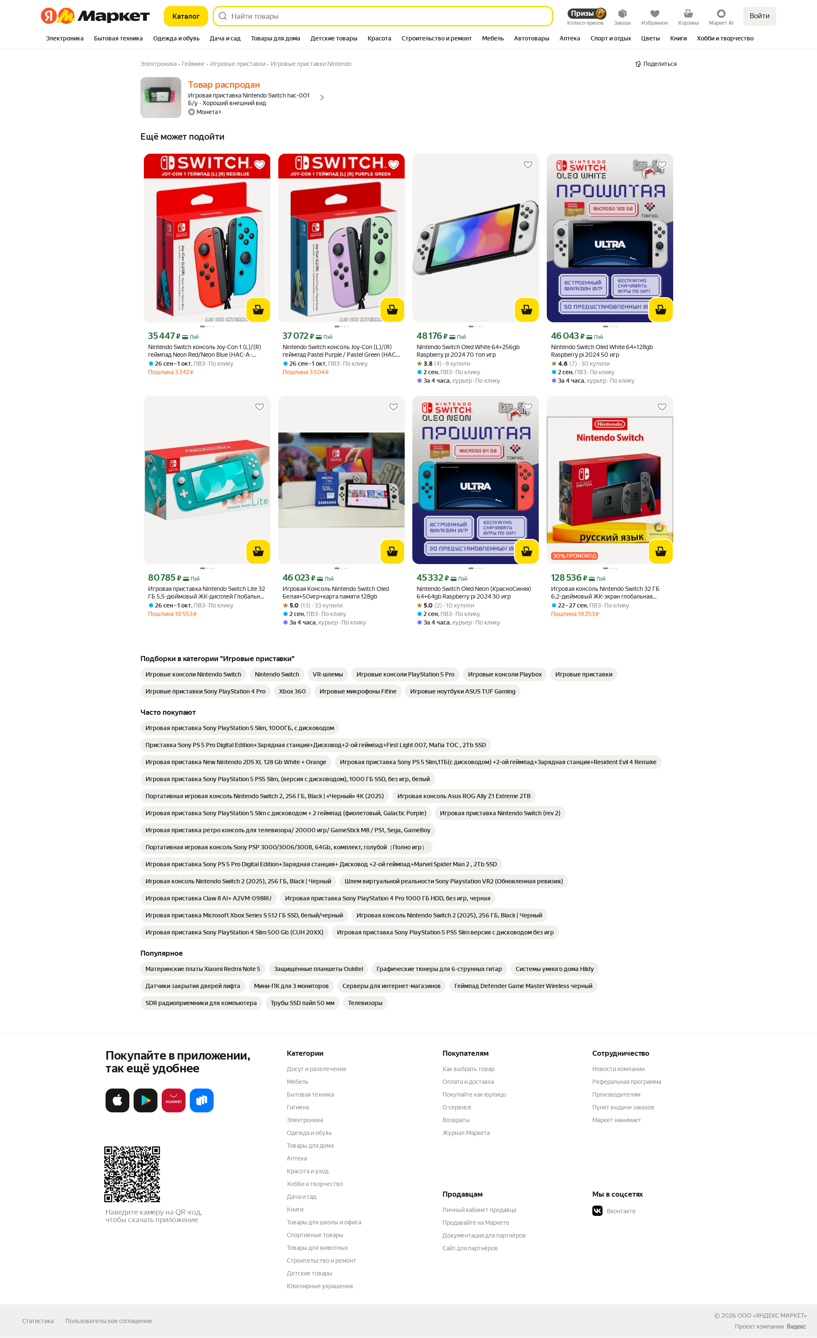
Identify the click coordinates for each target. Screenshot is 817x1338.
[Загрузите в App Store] (117, 1111)
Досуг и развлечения (316, 1069)
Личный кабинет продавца (479, 1209)
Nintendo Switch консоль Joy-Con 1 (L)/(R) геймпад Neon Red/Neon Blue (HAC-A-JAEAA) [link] (204, 351)
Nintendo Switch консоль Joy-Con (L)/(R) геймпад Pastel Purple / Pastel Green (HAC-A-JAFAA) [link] (340, 351)
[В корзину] (258, 310)
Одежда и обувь (309, 1132)
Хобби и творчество (315, 1183)
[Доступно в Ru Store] (202, 1111)
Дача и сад (301, 1196)
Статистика (38, 1321)
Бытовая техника (310, 1094)
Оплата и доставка (468, 1081)
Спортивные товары (315, 1235)
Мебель (298, 1081)
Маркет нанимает (616, 1120)
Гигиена (298, 1107)
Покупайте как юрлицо (474, 1094)
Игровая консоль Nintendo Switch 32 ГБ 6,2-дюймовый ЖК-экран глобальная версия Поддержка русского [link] (605, 592)
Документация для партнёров (484, 1235)
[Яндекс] (796, 1326)
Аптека (297, 1158)
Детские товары (309, 1273)
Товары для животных (317, 1247)
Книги (295, 1209)
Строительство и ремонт (321, 1260)
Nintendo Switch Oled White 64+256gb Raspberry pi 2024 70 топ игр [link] (468, 351)
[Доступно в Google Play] (145, 1111)
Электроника (305, 1120)
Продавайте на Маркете (476, 1222)
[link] (193, 674)
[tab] (65, 39)
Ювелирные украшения (320, 1286)
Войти (760, 16)
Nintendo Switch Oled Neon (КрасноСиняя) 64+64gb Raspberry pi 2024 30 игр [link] (474, 592)
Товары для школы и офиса (324, 1222)
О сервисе (457, 1107)
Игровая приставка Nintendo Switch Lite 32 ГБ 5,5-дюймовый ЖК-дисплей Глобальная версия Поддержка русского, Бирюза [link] (207, 592)
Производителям (616, 1094)
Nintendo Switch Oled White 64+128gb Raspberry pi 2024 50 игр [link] (602, 351)
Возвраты (456, 1120)
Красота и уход (308, 1171)
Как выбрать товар (468, 1069)
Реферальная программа (626, 1081)
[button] (651, 1211)
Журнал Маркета (466, 1132)
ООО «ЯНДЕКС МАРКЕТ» (772, 1315)
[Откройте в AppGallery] (174, 1111)
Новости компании (618, 1069)
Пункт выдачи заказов (623, 1107)
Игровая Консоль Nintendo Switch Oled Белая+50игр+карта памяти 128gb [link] (336, 592)
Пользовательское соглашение (109, 1321)
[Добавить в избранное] (260, 165)
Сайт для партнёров (470, 1248)
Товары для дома (310, 1145)
